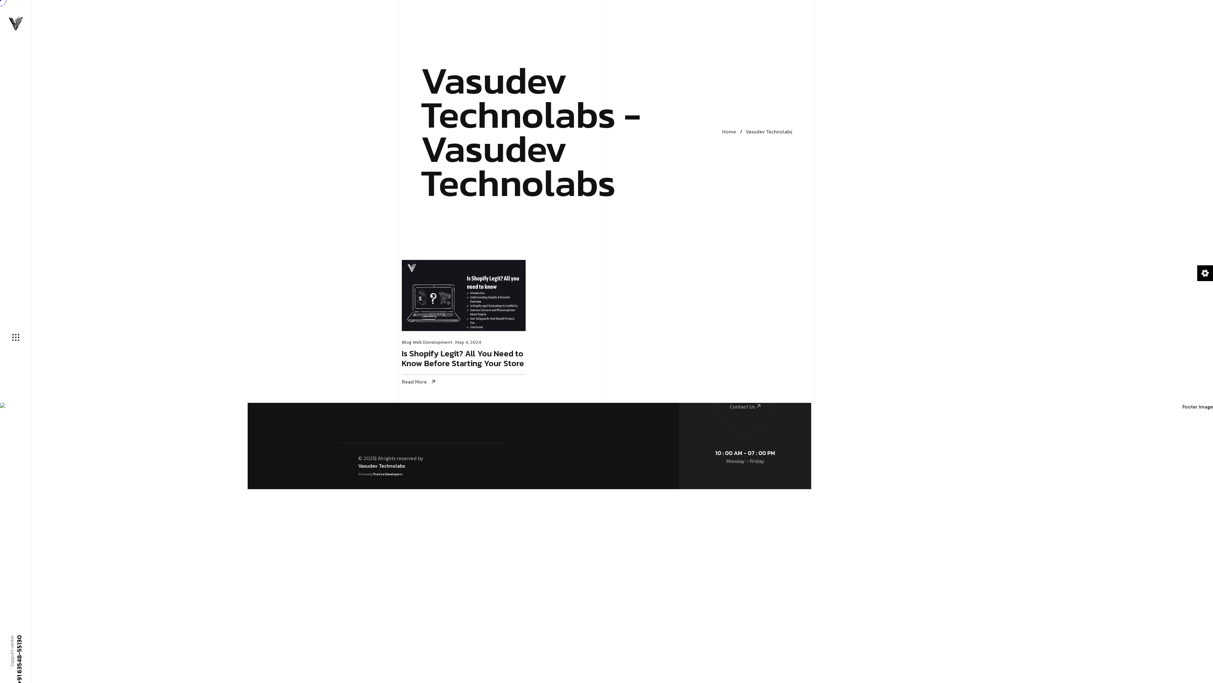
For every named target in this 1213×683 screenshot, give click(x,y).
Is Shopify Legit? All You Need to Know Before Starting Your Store (463, 358)
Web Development (432, 342)
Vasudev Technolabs (768, 131)
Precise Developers (387, 474)
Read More (414, 381)
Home (729, 131)
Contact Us (742, 406)
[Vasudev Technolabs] (16, 24)
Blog (407, 342)
